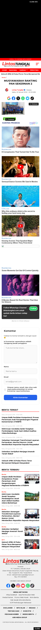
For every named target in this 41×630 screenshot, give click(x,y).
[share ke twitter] (18, 99)
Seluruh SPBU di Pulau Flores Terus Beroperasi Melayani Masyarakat (11, 544)
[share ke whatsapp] (23, 99)
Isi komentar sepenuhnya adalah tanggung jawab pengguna (17, 342)
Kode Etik (27, 611)
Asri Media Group (19, 617)
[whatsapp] (28, 587)
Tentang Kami (13, 611)
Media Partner (8, 597)
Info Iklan (20, 608)
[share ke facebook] (14, 99)
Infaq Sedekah (11, 595)
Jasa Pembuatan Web (27, 595)
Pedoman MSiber (12, 614)
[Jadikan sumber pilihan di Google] (9, 99)
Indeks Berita (28, 614)
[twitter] (13, 587)
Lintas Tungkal (17, 90)
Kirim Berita (34, 597)
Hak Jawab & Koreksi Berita (20, 600)
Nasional (13, 70)
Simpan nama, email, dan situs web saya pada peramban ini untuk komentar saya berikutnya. (22, 389)
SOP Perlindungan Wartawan (20, 602)
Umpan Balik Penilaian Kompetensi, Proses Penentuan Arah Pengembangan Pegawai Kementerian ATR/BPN (15, 481)
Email (6, 377)
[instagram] (18, 587)
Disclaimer (8, 608)
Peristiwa (34, 70)
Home (4, 70)
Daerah (23, 70)
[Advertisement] (20, 26)
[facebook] (8, 587)
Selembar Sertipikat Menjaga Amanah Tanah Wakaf (12, 531)
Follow (33, 308)
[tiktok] (32, 587)
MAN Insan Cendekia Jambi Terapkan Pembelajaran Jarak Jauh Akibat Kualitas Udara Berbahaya (10, 498)
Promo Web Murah (21, 597)
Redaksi (32, 608)
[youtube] (23, 587)
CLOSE (37, 628)
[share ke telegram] (28, 99)
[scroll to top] (37, 617)
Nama (6, 367)
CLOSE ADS (34, 2)
